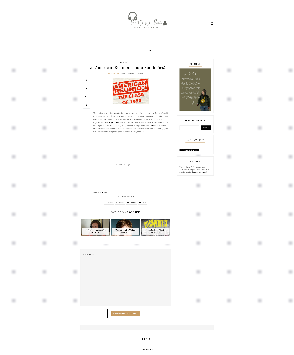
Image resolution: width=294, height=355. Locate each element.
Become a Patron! (199, 172)
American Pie (125, 62)
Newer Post (120, 314)
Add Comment (138, 73)
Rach (110, 73)
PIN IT (144, 202)
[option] (95, 229)
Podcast (148, 50)
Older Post (132, 314)
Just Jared (104, 192)
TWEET (121, 202)
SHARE (110, 202)
